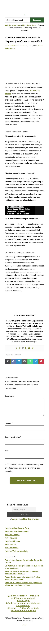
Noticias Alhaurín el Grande (16, 531)
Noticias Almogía (12, 535)
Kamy (24, 625)
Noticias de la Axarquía (23, 611)
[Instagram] (16, 348)
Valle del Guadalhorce (13, 25)
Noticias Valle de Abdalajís (16, 551)
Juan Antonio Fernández (17, 46)
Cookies (34, 596)
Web (6, 451)
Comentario (10, 396)
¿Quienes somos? (17, 596)
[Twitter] (23, 348)
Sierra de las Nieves (29, 25)
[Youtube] (29, 348)
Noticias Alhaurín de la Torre (17, 528)
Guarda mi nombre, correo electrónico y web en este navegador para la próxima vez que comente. (24, 468)
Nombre (8, 423)
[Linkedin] (26, 348)
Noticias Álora (11, 538)
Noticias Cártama (12, 541)
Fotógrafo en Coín (29, 608)
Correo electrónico (13, 437)
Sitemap (12, 608)
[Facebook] (20, 348)
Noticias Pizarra (11, 548)
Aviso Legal (23, 601)
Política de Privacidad (23, 598)
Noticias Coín (11, 544)
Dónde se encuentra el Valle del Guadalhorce (23, 604)
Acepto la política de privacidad (25, 519)
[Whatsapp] (32, 348)
